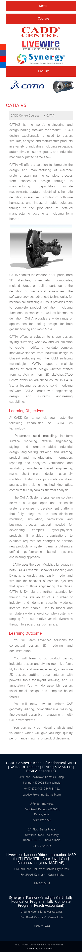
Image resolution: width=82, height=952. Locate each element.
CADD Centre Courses (25, 115)
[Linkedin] (3, 64)
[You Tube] (3, 59)
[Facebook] (3, 53)
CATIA (50, 115)
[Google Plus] (3, 47)
